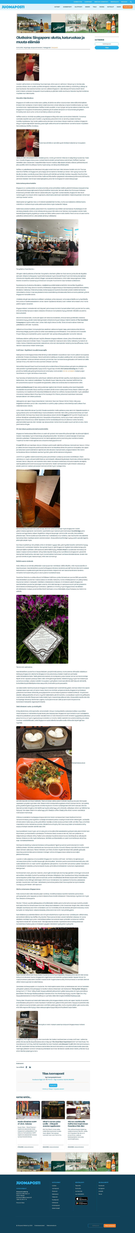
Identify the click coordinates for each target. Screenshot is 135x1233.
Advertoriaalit (56, 1208)
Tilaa (107, 47)
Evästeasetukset (40, 1225)
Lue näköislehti (79, 1194)
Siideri (87, 7)
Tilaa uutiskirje (110, 1226)
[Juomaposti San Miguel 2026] (67, 23)
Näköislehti (115, 2)
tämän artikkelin (68, 371)
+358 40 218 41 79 (21, 1199)
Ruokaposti (55, 1200)
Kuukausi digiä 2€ (38, 1080)
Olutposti (78, 7)
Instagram (102, 1188)
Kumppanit (88, 2)
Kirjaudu (124, 2)
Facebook (101, 1185)
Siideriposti (55, 1194)
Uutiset (57, 7)
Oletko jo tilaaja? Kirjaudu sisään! (53, 1089)
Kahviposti (55, 1202)
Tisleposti (55, 1197)
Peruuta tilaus (20, 1203)
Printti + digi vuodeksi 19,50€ (61, 1080)
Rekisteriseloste (51, 1225)
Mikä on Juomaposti (101, 2)
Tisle (95, 7)
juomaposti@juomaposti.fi (24, 1197)
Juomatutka (78, 2)
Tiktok (100, 1194)
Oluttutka (78, 1188)
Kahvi (119, 7)
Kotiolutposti (56, 1205)
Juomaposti (67, 7)
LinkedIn (101, 1191)
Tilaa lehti (128, 7)
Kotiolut (110, 7)
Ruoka (102, 7)
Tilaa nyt (53, 1085)
